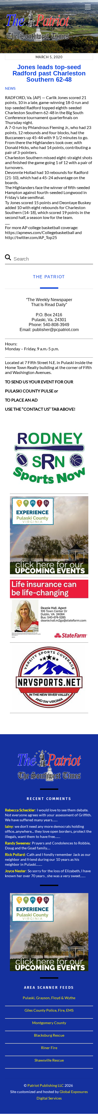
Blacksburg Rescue (49, 1035)
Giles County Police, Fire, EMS (49, 1010)
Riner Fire (49, 1047)
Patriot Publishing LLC (45, 1085)
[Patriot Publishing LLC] (37, 39)
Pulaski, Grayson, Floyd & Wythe (49, 998)
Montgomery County (49, 1022)
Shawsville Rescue (49, 1060)
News (10, 88)
